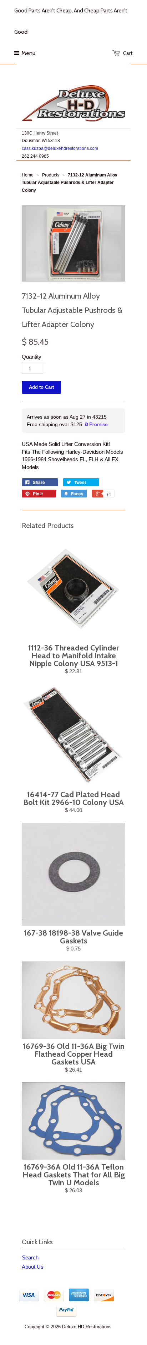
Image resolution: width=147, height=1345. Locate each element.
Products (50, 175)
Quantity (31, 357)
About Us (33, 1267)
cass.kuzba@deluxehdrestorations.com (60, 148)
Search (30, 1257)
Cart (128, 53)
